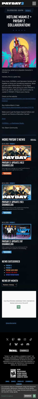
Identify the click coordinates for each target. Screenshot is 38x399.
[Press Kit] (21, 381)
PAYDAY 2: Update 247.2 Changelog (13, 164)
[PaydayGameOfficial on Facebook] (10, 344)
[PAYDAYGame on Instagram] (25, 339)
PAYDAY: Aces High (12, 270)
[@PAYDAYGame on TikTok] (31, 339)
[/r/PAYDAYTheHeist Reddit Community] (22, 344)
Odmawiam (27, 396)
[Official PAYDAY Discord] (28, 344)
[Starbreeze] (29, 381)
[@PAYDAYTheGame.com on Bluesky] (16, 344)
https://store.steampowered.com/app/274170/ (18, 107)
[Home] (7, 381)
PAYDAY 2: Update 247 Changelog (12, 242)
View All (33, 139)
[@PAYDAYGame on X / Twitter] (7, 339)
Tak (19, 307)
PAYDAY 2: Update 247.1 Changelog (13, 203)
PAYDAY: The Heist (11, 272)
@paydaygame (11, 323)
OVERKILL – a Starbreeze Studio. (13, 123)
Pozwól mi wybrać (7, 396)
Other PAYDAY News (12, 274)
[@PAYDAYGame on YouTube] (19, 339)
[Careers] (19, 384)
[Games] (13, 381)
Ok (34, 396)
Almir (4, 119)
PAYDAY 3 (9, 265)
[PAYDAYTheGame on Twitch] (13, 339)
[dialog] (19, 392)
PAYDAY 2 (28, 10)
